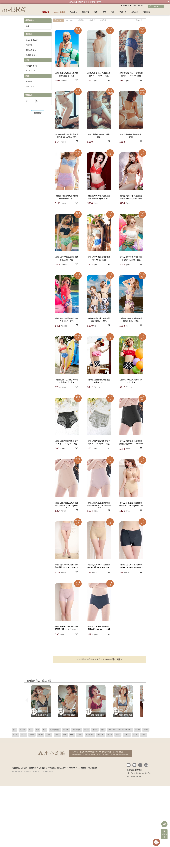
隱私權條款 (92, 768)
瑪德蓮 (32, 735)
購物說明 (32, 768)
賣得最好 (80, 20)
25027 (118, 735)
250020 (22, 730)
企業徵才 (71, 768)
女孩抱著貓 (89, 735)
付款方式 (15, 768)
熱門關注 (69, 20)
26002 (80, 735)
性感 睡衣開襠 (54, 730)
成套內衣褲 (31, 50)
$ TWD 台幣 (125, 5)
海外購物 (41, 768)
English (140, 5)
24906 (86, 730)
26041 (135, 735)
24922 (57, 735)
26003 (109, 735)
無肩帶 (15, 735)
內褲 (102, 730)
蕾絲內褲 (30, 81)
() (157, 6)
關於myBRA (61, 768)
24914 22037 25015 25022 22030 (119, 730)
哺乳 (37, 730)
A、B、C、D (32, 71)
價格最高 (103, 20)
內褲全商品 (31, 86)
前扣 (14, 730)
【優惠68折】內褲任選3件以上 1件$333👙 (84, 2)
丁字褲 (95, 730)
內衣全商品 (31, 66)
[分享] (164, 824)
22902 (49, 735)
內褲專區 (30, 45)
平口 (30, 730)
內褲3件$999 (32, 55)
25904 (146, 730)
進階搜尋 (38, 113)
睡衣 (44, 730)
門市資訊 (51, 768)
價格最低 (92, 20)
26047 (144, 735)
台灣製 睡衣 (76, 730)
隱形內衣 (100, 735)
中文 (134, 5)
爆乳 (64, 735)
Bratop (40, 735)
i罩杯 (72, 735)
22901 (23, 735)
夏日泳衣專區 (32, 40)
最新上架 (58, 20)
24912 (137, 730)
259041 (126, 735)
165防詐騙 (82, 768)
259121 (66, 730)
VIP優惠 (24, 768)
